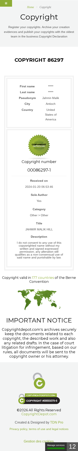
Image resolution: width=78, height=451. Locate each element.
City (27, 103)
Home (30, 7)
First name (27, 86)
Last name (27, 92)
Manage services (56, 445)
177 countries (43, 278)
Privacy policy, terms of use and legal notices (39, 429)
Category (39, 209)
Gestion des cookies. (39, 441)
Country (27, 109)
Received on (39, 180)
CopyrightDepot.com (39, 414)
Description (39, 236)
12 (72, 446)
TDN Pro (56, 422)
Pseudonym (27, 98)
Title (39, 223)
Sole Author (39, 194)
